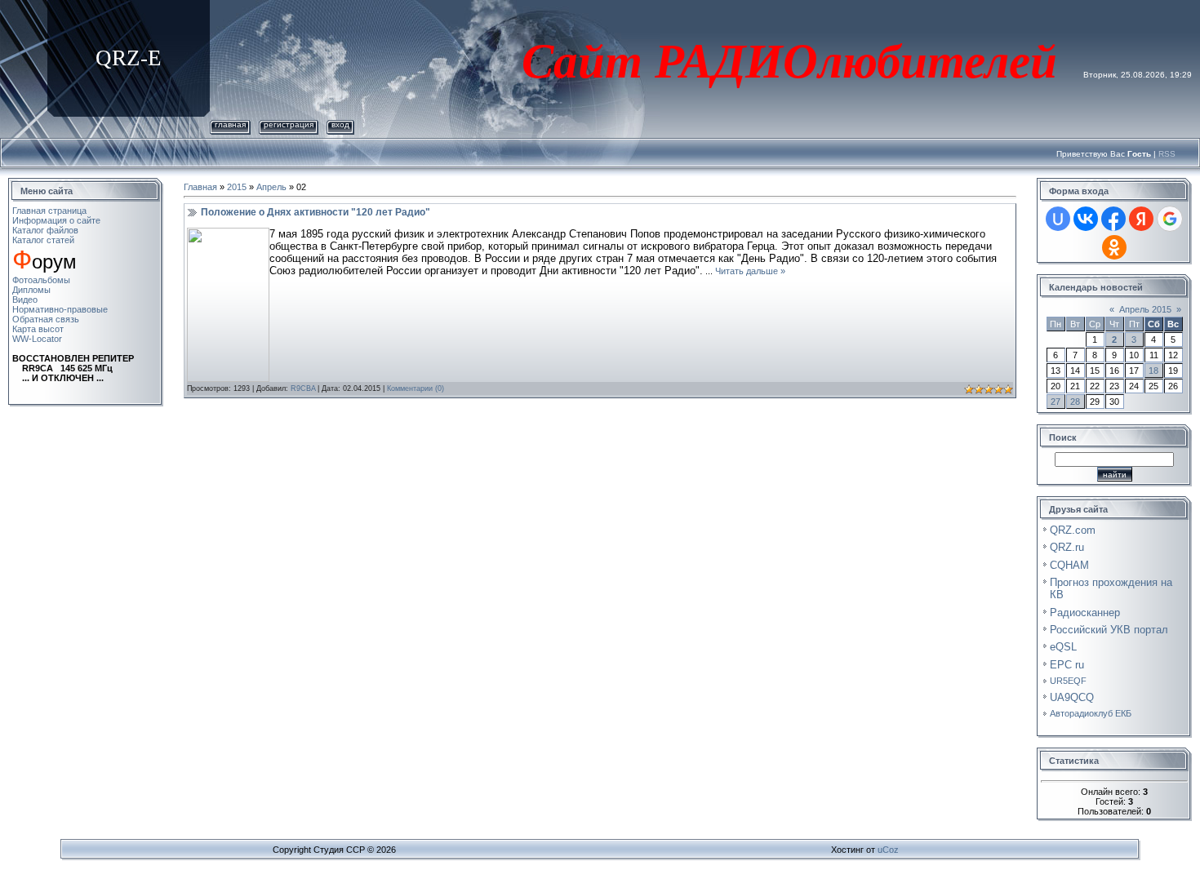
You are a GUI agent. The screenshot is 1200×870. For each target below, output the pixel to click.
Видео (25, 299)
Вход (340, 124)
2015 (237, 187)
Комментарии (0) (415, 388)
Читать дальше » (750, 271)
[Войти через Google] (1170, 219)
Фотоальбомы (41, 280)
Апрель (271, 187)
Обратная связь (45, 319)
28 (1075, 401)
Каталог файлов (45, 230)
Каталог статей (43, 240)
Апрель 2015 (1145, 309)
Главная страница (49, 210)
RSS (1167, 153)
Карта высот (38, 329)
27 (1055, 401)
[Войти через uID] (1058, 218)
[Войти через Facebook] (1113, 218)
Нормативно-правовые (60, 309)
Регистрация (288, 124)
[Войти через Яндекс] (1141, 218)
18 (1153, 370)
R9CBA (303, 388)
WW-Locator (37, 339)
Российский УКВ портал (1109, 630)
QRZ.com (1073, 530)
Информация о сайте (56, 220)
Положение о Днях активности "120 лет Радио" (315, 212)
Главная (230, 124)
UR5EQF (1068, 681)
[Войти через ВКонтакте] (1085, 218)
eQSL (1063, 647)
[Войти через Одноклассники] (1114, 247)
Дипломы (31, 290)
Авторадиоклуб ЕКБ (1090, 713)
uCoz (888, 849)
